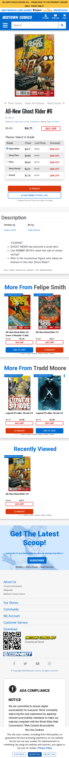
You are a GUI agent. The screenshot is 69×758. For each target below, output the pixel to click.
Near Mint (14, 148)
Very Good (14, 168)
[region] (7, 316)
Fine (11, 161)
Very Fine (14, 155)
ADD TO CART (19, 350)
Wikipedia (8, 590)
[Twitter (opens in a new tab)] (25, 664)
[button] (45, 17)
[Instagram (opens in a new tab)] (49, 664)
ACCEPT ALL (34, 754)
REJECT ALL (49, 754)
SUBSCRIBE (37, 560)
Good (12, 175)
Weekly (20, 567)
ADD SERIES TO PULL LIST (35, 195)
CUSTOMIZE (19, 754)
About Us (10, 582)
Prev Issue (15, 103)
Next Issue (54, 103)
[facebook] (14, 664)
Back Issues (46, 567)
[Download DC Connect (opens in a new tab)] (36, 654)
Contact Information (13, 586)
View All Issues (34, 103)
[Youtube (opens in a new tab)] (37, 664)
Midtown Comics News (14, 594)
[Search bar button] (62, 25)
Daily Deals (32, 567)
